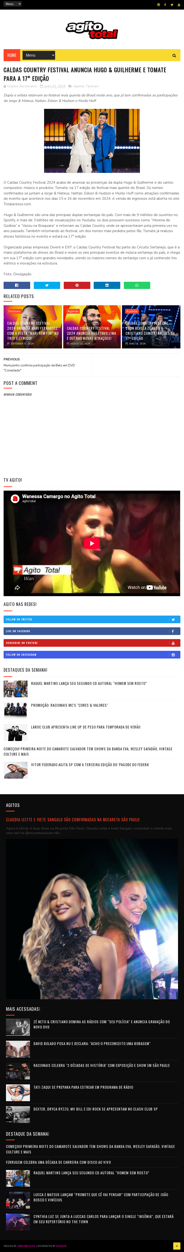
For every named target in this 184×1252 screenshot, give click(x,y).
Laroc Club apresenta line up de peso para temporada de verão (85, 726)
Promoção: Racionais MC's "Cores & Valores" (69, 705)
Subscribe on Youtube (22, 643)
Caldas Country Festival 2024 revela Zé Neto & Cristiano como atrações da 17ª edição (150, 330)
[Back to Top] (176, 1246)
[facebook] (165, 5)
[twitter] (172, 5)
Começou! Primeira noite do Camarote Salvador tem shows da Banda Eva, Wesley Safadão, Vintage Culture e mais (88, 751)
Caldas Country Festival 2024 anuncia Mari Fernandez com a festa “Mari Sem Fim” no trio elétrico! (33, 330)
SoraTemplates (26, 1246)
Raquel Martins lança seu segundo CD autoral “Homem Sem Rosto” (89, 683)
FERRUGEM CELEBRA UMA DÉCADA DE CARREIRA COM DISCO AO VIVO (58, 1162)
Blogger (61, 1246)
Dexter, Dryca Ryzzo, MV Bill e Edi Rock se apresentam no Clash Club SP (96, 1108)
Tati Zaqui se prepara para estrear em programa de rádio (83, 1087)
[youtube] (179, 5)
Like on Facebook (18, 631)
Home (11, 55)
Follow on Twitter (19, 619)
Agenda (78, 86)
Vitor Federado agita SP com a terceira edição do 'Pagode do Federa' (90, 764)
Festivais (92, 86)
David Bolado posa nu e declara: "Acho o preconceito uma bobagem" (92, 1043)
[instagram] (158, 5)
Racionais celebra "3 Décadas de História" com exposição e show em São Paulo (102, 1065)
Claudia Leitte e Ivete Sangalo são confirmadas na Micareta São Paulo (73, 820)
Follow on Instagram (21, 654)
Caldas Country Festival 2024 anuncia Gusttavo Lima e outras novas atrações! (91, 333)
